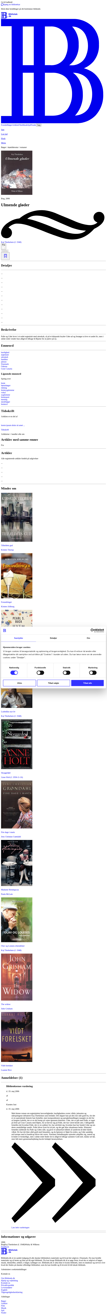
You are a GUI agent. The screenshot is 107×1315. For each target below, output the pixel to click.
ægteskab (5, 355)
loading (4, 251)
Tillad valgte (53, 683)
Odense (4, 366)
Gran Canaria (6, 369)
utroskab (4, 357)
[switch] (40, 673)
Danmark (5, 364)
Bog (3, 245)
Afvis (19, 683)
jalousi (3, 362)
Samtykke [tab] (18, 638)
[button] (53, 1243)
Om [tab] (88, 638)
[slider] (53, 175)
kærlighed (5, 352)
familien (4, 359)
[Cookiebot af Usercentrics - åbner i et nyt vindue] (92, 630)
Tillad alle (87, 683)
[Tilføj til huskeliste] (5, 256)
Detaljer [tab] (53, 638)
